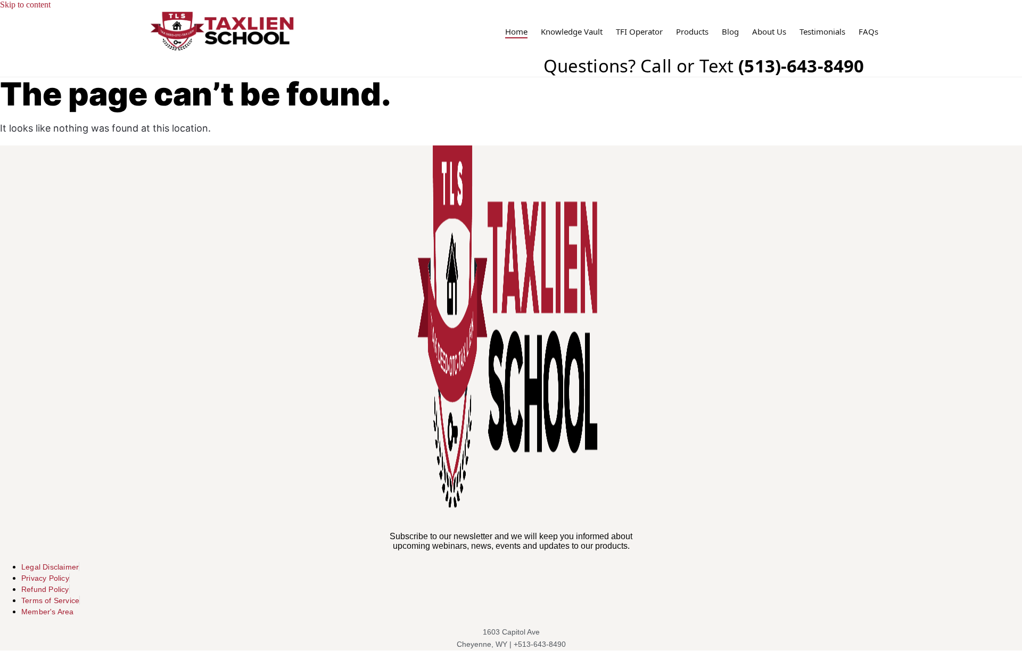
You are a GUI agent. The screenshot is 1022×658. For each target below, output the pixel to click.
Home (516, 32)
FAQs (868, 32)
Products (692, 32)
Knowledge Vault (572, 32)
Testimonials (822, 32)
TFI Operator (639, 32)
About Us (769, 32)
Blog (730, 32)
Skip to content (25, 4)
